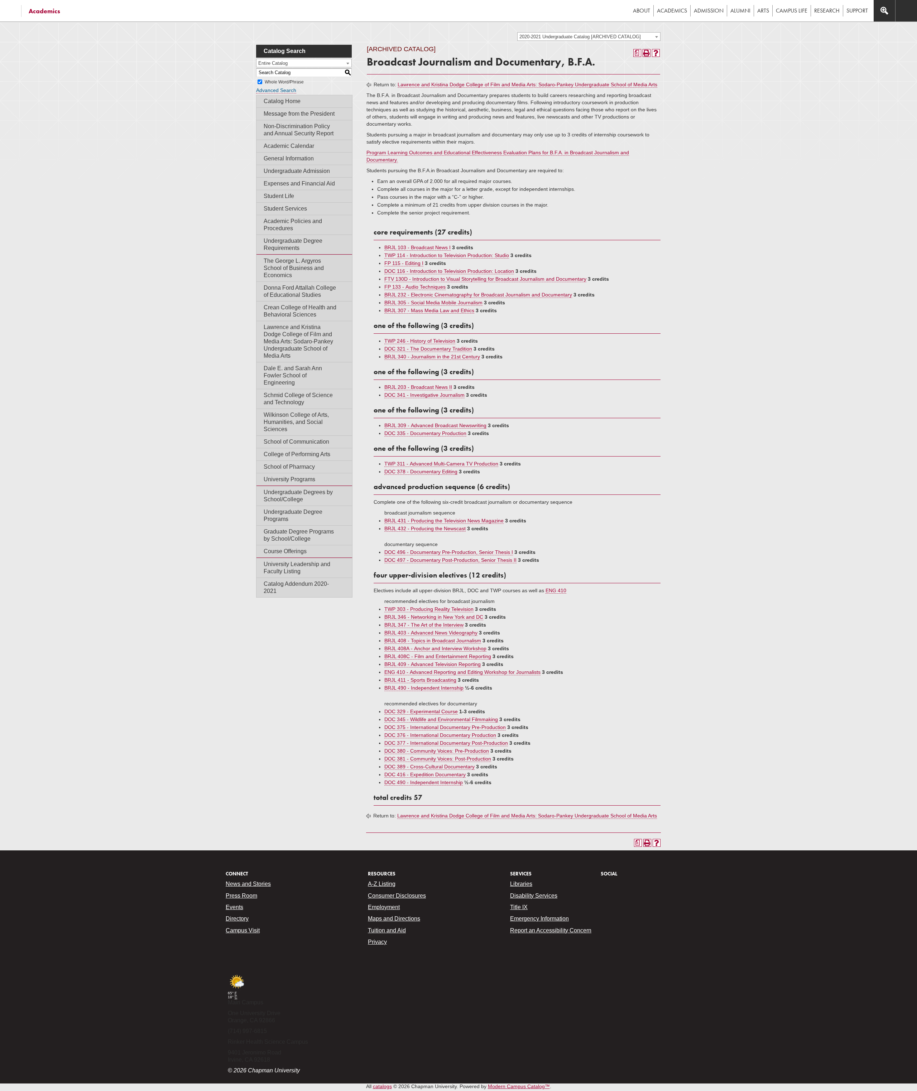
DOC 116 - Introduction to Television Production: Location (449, 271)
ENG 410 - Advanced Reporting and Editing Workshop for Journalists (462, 672)
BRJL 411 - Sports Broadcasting (420, 680)
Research (827, 10)
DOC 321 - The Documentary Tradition (428, 349)
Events (234, 907)
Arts (763, 10)
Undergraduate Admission (297, 171)
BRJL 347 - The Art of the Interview (424, 625)
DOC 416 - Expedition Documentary (425, 774)
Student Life (279, 196)
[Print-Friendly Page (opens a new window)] (646, 53)
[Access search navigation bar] (884, 10)
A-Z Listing (381, 884)
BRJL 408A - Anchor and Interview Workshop (435, 648)
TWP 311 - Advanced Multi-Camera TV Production (441, 464)
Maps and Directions (394, 919)
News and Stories (248, 884)
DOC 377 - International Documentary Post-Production (446, 743)
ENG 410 (556, 590)
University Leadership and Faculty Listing (297, 567)
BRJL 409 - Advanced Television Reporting (432, 664)
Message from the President (299, 114)
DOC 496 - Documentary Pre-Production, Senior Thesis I (448, 552)
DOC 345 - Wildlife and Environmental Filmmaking (441, 719)
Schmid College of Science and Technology (298, 398)
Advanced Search (276, 90)
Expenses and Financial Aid (299, 183)
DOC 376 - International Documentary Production (440, 735)
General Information (289, 158)
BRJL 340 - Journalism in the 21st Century (432, 356)
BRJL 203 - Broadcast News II (418, 387)
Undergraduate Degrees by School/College (298, 495)
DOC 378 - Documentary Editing (420, 471)
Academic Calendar (289, 146)
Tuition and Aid (387, 930)
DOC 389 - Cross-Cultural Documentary (429, 766)
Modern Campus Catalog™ (519, 1086)
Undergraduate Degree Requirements (293, 244)
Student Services (285, 209)
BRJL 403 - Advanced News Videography (430, 633)
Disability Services (533, 896)
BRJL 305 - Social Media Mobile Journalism (433, 302)
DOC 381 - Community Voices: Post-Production (437, 759)
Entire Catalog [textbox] (273, 63)
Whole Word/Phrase (284, 82)
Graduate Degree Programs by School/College (299, 535)
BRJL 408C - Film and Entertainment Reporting (437, 656)
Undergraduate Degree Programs (293, 515)
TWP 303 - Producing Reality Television (429, 609)
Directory (237, 919)
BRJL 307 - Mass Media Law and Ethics (429, 310)
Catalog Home (282, 101)
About (641, 10)
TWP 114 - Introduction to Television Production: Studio (446, 255)
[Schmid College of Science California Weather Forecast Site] (237, 989)
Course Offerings (285, 551)
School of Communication (296, 442)
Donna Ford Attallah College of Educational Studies (300, 291)
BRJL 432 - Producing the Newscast (425, 528)
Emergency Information (539, 919)
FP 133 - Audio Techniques (415, 287)
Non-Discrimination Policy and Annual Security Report (298, 129)
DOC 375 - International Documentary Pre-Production (445, 727)
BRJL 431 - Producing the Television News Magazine (444, 520)
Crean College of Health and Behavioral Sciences (300, 311)
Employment (384, 907)
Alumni (740, 10)
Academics (44, 11)
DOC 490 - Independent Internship (423, 782)
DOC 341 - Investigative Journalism (424, 395)
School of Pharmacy (289, 467)
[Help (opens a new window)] (656, 53)
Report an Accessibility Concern (550, 930)
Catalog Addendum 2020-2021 (296, 587)
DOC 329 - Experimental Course (421, 711)
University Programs (289, 479)
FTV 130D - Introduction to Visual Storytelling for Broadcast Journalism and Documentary (485, 279)
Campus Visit (243, 930)
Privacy (377, 942)
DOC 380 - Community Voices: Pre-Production (436, 751)
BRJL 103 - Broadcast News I (417, 247)
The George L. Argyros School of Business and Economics (294, 268)
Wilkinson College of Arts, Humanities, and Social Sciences (296, 422)
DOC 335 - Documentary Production (425, 433)
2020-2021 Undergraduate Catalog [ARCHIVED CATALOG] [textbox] (580, 36)
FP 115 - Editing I (403, 263)
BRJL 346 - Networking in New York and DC (433, 617)
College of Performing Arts (297, 454)
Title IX (519, 907)
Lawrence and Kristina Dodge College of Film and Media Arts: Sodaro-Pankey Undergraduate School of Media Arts (298, 341)
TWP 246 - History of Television (419, 341)
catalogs (382, 1086)
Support (857, 10)
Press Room (241, 896)
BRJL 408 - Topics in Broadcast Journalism (432, 640)
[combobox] (589, 36)
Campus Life (791, 10)
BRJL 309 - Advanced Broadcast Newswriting (435, 425)
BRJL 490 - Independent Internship (424, 688)
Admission (709, 10)
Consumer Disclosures (397, 896)
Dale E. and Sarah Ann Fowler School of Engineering (293, 375)
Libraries (521, 884)
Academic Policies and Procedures (293, 224)
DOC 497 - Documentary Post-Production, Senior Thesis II (450, 560)
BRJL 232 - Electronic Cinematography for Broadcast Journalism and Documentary (478, 295)
